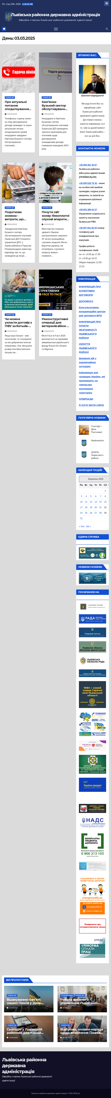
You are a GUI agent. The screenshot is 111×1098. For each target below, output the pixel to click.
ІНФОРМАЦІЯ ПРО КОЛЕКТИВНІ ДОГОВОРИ (90, 290)
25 (86, 513)
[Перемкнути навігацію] (56, 29)
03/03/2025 (12, 114)
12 (91, 502)
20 (95, 507)
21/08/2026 (13, 1008)
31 (81, 518)
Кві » (88, 526)
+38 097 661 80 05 (88, 228)
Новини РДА (47, 207)
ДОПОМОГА (86, 301)
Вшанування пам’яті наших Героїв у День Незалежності (24, 1003)
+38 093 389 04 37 (88, 210)
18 (86, 507)
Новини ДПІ (10, 97)
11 (86, 502)
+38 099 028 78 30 (88, 183)
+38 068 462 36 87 (88, 165)
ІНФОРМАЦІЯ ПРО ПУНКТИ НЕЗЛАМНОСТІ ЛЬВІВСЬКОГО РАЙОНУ (90, 329)
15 (105, 502)
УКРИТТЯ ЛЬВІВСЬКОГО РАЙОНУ (88, 348)
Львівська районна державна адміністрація (55, 14)
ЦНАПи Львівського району (97, 455)
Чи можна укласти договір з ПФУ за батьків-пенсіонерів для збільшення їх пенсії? (18, 328)
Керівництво (97, 440)
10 (81, 502)
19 (91, 507)
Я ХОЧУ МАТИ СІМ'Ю (91, 405)
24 (81, 513)
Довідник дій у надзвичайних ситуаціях (87, 362)
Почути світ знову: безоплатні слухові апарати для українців (55, 217)
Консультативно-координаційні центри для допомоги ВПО (92, 311)
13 (95, 502)
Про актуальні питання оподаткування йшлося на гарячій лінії (17, 109)
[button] (107, 29)
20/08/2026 (67, 1008)
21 (100, 507)
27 (95, 513)
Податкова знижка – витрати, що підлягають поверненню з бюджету (16, 221)
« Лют (82, 526)
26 (91, 513)
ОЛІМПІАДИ (86, 399)
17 (81, 507)
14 (100, 502)
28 (100, 513)
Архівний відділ (67, 995)
